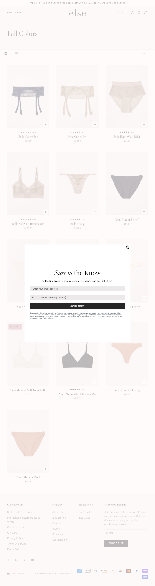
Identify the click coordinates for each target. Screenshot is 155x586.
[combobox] (34, 297)
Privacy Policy (42, 318)
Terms (51, 318)
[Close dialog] (127, 247)
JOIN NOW (77, 306)
